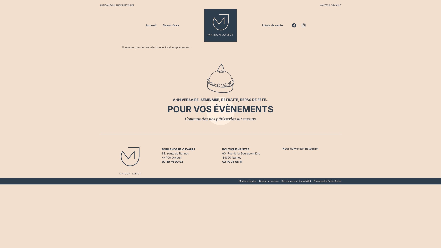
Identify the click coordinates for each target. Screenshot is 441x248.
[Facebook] (294, 25)
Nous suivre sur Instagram (300, 148)
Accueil (151, 25)
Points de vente (272, 25)
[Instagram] (303, 25)
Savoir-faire (171, 25)
